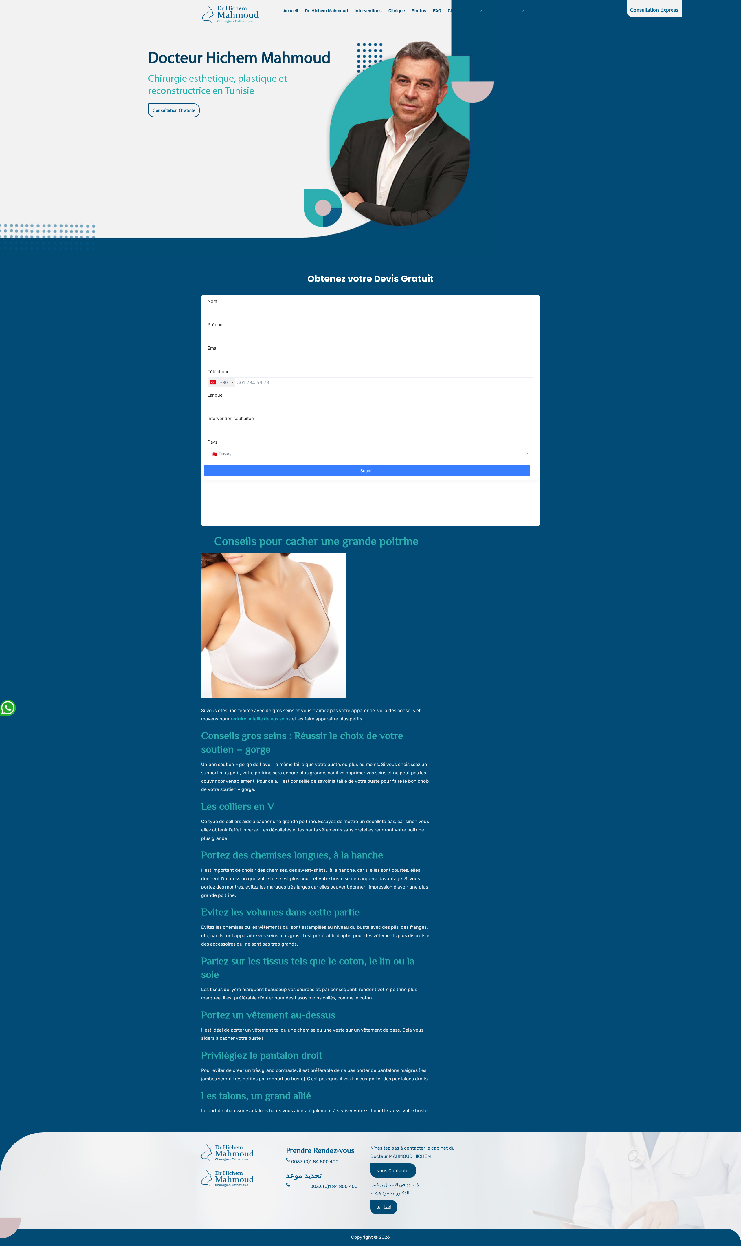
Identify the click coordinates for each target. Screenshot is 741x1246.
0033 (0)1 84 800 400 (333, 1186)
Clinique (396, 10)
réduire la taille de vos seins (261, 719)
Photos (419, 10)
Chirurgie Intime (464, 10)
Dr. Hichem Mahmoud (326, 10)
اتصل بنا (383, 1207)
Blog (533, 10)
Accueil (290, 10)
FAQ (437, 10)
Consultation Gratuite (174, 110)
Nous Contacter (393, 1170)
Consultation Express (654, 10)
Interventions (368, 10)
